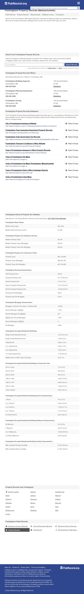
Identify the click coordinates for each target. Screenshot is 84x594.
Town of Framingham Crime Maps (19, 177)
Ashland (33, 492)
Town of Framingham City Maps (18, 157)
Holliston (58, 499)
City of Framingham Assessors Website (21, 123)
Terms (60, 68)
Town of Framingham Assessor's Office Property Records (28, 150)
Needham (33, 510)
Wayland (58, 496)
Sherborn (9, 499)
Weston (32, 503)
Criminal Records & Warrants (42, 526)
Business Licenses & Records (18, 526)
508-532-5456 (11, 106)
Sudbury (33, 496)
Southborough (59, 492)
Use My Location (13, 492)
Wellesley (9, 503)
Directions (57, 86)
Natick (8, 496)
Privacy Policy (52, 68)
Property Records (14, 530)
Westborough (10, 510)
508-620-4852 (11, 96)
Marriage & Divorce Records (67, 526)
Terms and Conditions (38, 567)
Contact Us (15, 567)
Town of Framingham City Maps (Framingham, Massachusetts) (30, 163)
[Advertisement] (42, 37)
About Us (8, 567)
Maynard (58, 503)
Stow (56, 507)
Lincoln (8, 514)
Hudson (8, 507)
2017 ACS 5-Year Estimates (57, 218)
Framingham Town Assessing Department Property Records (29, 130)
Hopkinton (33, 499)
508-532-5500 (11, 86)
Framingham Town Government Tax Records (23, 137)
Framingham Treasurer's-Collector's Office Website (25, 143)
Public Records (10, 15)
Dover (32, 507)
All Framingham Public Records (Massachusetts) (68, 530)
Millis (56, 510)
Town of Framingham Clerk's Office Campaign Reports (27, 170)
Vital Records (37, 530)
